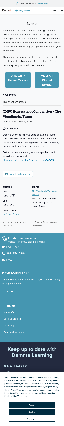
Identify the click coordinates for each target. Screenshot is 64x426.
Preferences (32, 419)
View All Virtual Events (47, 80)
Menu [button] (55, 10)
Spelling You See (12, 319)
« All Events (9, 94)
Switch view (42, 3)
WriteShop (9, 325)
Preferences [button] (22, 396)
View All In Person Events (18, 77)
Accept (32, 405)
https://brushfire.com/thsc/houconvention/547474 (28, 160)
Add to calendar (18, 173)
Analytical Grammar (14, 332)
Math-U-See (10, 312)
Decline (32, 412)
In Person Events (11, 214)
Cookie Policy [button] (15, 393)
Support (10, 291)
